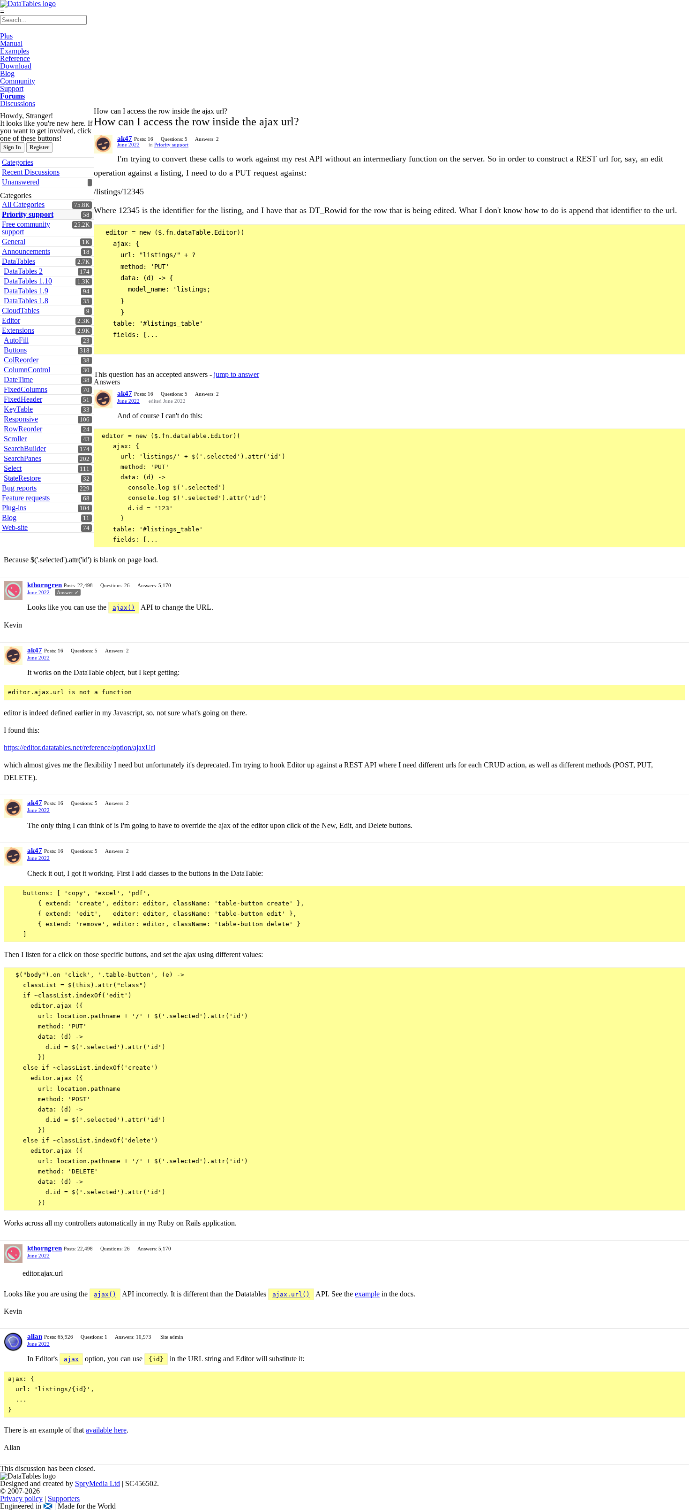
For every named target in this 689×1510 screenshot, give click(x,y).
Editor (11, 320)
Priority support (27, 214)
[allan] (13, 1342)
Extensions (18, 330)
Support (11, 88)
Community (17, 81)
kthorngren (44, 585)
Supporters (64, 1498)
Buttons (15, 350)
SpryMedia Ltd (97, 1483)
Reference (15, 58)
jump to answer (236, 374)
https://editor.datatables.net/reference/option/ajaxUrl (79, 747)
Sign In (12, 147)
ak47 (124, 138)
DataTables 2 (23, 271)
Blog (7, 73)
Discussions (17, 103)
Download (15, 66)
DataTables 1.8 (26, 301)
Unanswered (20, 182)
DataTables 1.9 (26, 291)
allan (34, 1336)
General (13, 241)
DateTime (18, 379)
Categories (17, 162)
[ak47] (103, 144)
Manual (11, 43)
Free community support (26, 228)
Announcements (26, 251)
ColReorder (21, 360)
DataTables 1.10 (28, 281)
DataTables (18, 261)
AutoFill (16, 340)
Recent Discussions (31, 172)
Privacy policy (21, 1498)
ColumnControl (27, 370)
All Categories (23, 204)
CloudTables (20, 310)
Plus (6, 36)
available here (106, 1430)
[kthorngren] (13, 590)
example (367, 1294)
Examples (14, 51)
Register (39, 147)
